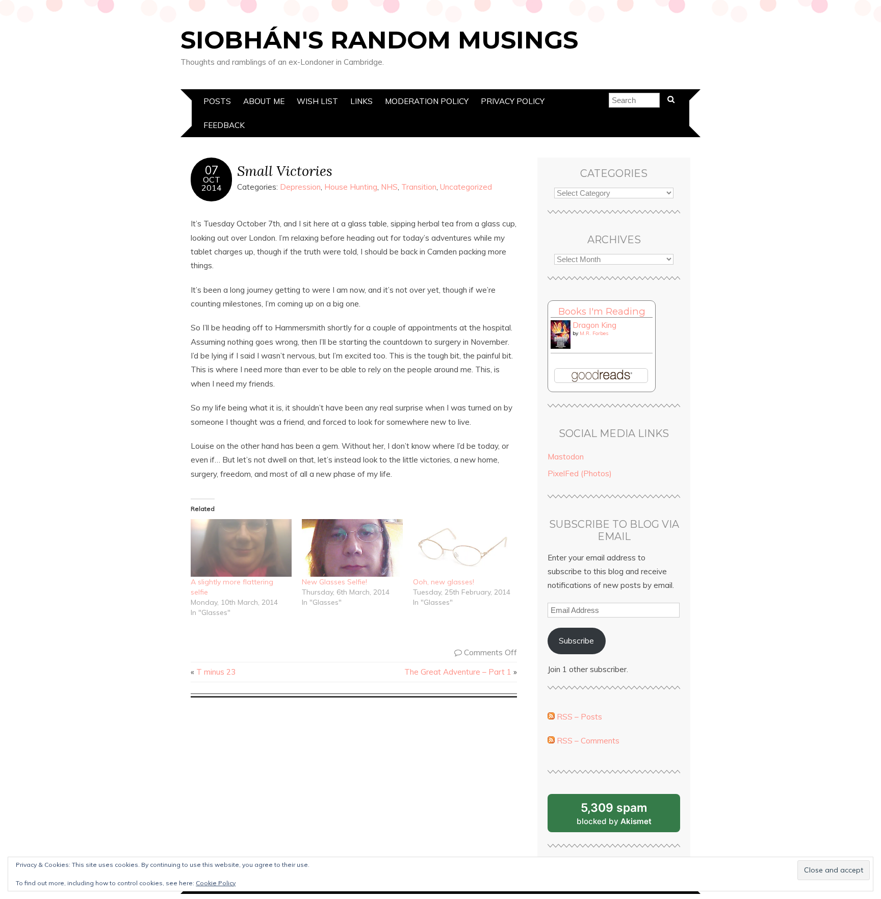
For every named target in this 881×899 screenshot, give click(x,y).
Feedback (224, 125)
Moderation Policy (427, 101)
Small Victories (284, 170)
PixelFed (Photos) (580, 473)
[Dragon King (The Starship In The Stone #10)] (561, 346)
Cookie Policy (216, 883)
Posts (217, 101)
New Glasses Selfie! (334, 581)
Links (361, 101)
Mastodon (566, 456)
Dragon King (594, 325)
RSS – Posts (578, 717)
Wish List (317, 101)
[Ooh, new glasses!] (463, 548)
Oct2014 (211, 183)
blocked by (627, 816)
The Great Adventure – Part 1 (457, 672)
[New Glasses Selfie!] (352, 548)
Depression (300, 187)
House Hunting (350, 187)
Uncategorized (466, 187)
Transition (418, 187)
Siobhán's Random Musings (379, 40)
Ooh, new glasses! (443, 581)
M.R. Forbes (594, 333)
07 (211, 170)
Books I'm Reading (601, 311)
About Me (263, 101)
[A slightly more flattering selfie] (241, 548)
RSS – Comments (587, 741)
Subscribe (576, 641)
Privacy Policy (513, 101)
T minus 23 (216, 672)
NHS (389, 187)
